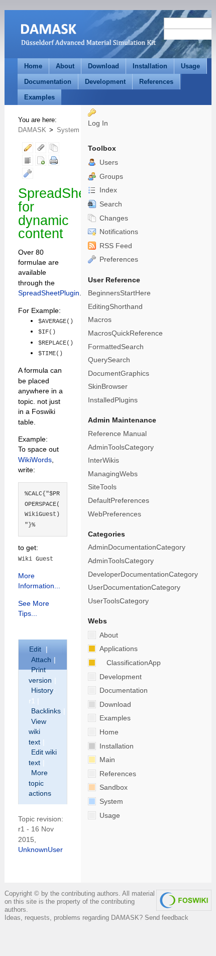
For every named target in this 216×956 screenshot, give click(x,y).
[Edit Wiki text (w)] (27, 149)
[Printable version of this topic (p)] (53, 162)
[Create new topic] (40, 162)
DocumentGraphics (118, 373)
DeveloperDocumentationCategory (143, 574)
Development (105, 81)
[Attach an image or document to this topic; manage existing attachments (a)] (40, 149)
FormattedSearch (116, 347)
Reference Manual (117, 434)
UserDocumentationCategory (134, 587)
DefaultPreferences (118, 500)
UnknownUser (40, 850)
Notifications (117, 232)
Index (107, 190)
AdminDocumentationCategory (136, 547)
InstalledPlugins (113, 400)
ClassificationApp (133, 663)
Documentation (47, 81)
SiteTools (102, 487)
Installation (150, 66)
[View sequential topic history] (53, 149)
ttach (41, 660)
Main (106, 760)
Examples (39, 97)
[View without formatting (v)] (27, 162)
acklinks (46, 711)
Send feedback (166, 917)
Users (107, 162)
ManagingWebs (113, 474)
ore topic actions (40, 783)
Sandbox (112, 787)
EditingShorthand (115, 306)
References (156, 81)
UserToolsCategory (118, 601)
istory (42, 690)
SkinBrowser (108, 386)
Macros (100, 320)
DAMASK (32, 130)
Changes (112, 218)
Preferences (117, 259)
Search (109, 204)
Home (33, 66)
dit (36, 649)
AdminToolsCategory (121, 447)
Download (103, 66)
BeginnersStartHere (119, 293)
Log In (98, 123)
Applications (117, 649)
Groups (110, 176)
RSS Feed (114, 246)
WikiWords (35, 460)
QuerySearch (109, 360)
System (68, 130)
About (65, 66)
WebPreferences (114, 514)
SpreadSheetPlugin (48, 293)
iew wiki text (37, 732)
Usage (190, 66)
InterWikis (103, 460)
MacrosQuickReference (125, 333)
